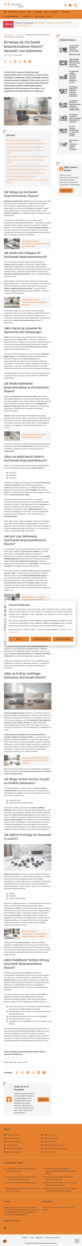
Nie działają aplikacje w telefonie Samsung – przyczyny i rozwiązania (73, 91)
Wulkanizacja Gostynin (14, 1148)
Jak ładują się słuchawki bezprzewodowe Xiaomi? (23, 140)
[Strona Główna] (5, 12)
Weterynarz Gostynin (14, 1142)
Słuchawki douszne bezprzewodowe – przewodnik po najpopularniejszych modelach (35, 933)
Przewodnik (39, 16)
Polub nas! (43, 1099)
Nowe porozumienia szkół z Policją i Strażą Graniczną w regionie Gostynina (21, 1178)
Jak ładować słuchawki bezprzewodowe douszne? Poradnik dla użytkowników (35, 243)
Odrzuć (19, 639)
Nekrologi (66, 12)
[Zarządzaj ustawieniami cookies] (5, 1241)
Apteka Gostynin (49, 1135)
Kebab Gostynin (49, 1152)
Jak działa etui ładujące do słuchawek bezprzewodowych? (26, 143)
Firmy (29, 12)
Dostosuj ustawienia (41, 639)
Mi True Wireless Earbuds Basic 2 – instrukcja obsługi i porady (35, 436)
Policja (22, 12)
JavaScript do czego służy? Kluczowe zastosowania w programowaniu (74, 50)
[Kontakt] (70, 5)
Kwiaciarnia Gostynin (51, 1138)
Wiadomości (12, 12)
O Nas (32, 1237)
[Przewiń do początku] (77, 1241)
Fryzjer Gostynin (12, 1145)
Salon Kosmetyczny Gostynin (54, 1145)
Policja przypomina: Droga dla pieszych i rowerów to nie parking (59, 1178)
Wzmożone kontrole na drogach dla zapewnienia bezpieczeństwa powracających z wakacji (61, 1171)
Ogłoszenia (37, 12)
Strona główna (8, 35)
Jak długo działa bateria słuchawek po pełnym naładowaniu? (27, 166)
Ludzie (48, 16)
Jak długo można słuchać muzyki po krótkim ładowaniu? (25, 173)
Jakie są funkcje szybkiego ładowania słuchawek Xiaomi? (26, 169)
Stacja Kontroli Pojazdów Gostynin (56, 1148)
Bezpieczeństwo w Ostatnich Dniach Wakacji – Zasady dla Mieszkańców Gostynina (61, 1190)
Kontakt (45, 1210)
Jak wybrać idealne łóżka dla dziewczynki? (21, 1182)
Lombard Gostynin (12, 1138)
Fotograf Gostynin (50, 1142)
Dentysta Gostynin (13, 1135)
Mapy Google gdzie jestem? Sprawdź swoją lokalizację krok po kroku (74, 62)
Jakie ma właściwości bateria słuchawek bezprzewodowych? (27, 156)
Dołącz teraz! (66, 190)
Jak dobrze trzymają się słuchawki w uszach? (21, 176)
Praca (46, 12)
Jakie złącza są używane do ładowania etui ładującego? (25, 147)
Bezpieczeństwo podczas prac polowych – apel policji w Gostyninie (23, 1190)
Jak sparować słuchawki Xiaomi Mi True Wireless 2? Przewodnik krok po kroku (35, 760)
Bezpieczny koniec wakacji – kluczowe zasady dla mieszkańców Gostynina (61, 1184)
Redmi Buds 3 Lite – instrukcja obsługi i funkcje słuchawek (33, 598)
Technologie (19, 35)
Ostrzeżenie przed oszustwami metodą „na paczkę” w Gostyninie (21, 1170)
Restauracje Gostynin (13, 1152)
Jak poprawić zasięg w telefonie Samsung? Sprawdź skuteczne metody (74, 77)
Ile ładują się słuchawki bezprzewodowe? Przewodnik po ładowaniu (34, 302)
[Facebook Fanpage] (64, 5)
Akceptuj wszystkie (63, 639)
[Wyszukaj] (75, 5)
